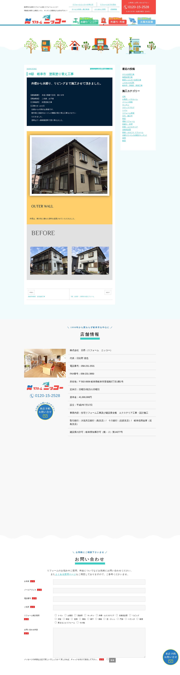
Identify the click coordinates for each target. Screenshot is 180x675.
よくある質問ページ (65, 574)
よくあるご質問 (100, 9)
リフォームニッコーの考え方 (83, 4)
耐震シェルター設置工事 (131, 80)
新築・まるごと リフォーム (132, 132)
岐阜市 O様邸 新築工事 (132, 85)
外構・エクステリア (130, 127)
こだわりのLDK (128, 83)
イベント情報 (127, 102)
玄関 (124, 138)
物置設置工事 (127, 77)
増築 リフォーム (128, 121)
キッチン (125, 105)
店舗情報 (114, 9)
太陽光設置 (126, 130)
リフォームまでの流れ (108, 4)
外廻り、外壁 (107, 69)
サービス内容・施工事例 (80, 9)
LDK (124, 97)
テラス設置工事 (128, 74)
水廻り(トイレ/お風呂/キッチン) (134, 135)
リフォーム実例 (96, 69)
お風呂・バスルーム (130, 99)
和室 (124, 119)
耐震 (124, 141)
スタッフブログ (128, 108)
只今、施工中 (127, 116)
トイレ (124, 110)
